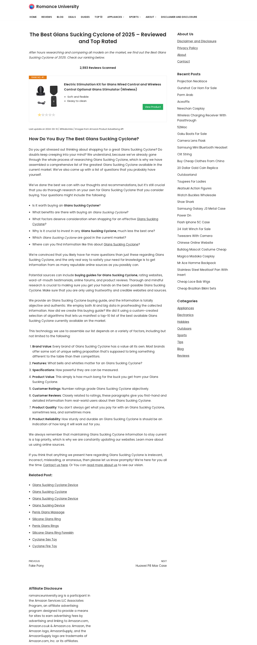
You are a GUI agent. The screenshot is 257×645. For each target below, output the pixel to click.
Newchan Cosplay (191, 108)
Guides (85, 17)
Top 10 (98, 17)
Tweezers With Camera (194, 236)
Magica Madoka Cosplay (196, 256)
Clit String (184, 154)
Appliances (185, 308)
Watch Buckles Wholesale (196, 195)
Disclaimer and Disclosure (179, 17)
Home (33, 17)
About (181, 55)
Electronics (185, 315)
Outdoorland (187, 175)
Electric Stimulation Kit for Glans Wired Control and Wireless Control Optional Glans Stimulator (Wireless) (112, 87)
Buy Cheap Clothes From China (200, 161)
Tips (180, 342)
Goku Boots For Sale (192, 134)
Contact (183, 61)
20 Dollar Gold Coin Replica (197, 168)
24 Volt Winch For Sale (194, 229)
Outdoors (184, 329)
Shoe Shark (185, 202)
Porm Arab (185, 95)
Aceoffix (183, 102)
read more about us (102, 465)
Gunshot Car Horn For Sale (197, 88)
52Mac (182, 127)
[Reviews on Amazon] (46, 115)
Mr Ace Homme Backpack (196, 263)
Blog (60, 17)
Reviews (46, 17)
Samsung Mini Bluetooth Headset (202, 147)
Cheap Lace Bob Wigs (193, 282)
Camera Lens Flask (191, 141)
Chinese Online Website (195, 243)
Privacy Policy (187, 48)
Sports (182, 335)
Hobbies (183, 322)
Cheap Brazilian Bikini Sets (196, 288)
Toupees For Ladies (191, 181)
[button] (123, 17)
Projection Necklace (192, 81)
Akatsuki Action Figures (194, 188)
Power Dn (184, 215)
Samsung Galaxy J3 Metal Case (201, 208)
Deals (72, 17)
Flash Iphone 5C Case (193, 222)
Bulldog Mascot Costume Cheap (201, 249)
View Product (153, 107)
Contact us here (55, 465)
